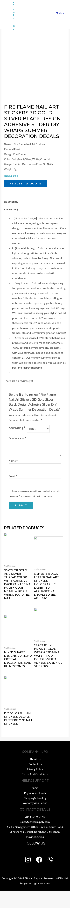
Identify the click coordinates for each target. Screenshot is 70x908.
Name (13, 460)
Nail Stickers (11, 175)
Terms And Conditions (35, 774)
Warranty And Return (35, 803)
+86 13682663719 (35, 817)
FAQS (35, 788)
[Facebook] (39, 859)
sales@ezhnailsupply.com (35, 821)
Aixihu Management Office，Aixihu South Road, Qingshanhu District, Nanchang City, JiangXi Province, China (35, 831)
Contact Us (35, 764)
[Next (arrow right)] (64, 454)
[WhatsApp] (50, 859)
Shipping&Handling (35, 798)
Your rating (17, 428)
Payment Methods (35, 793)
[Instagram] (28, 859)
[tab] (35, 202)
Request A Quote (25, 183)
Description (11, 201)
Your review (17, 438)
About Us (35, 759)
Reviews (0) (11, 209)
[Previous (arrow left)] (5, 454)
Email (13, 476)
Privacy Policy (35, 769)
